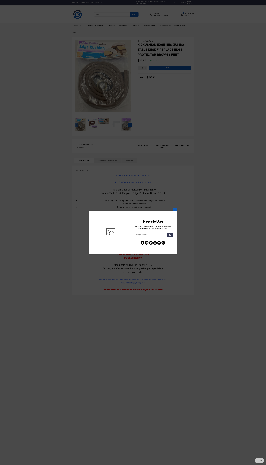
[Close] (175, 209)
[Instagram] (146, 243)
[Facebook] (142, 243)
